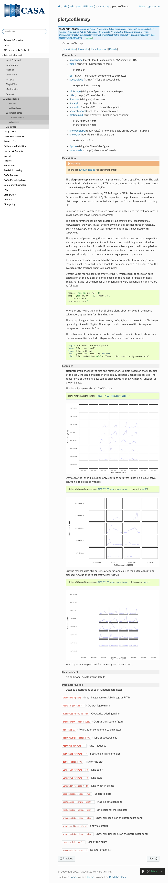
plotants (12, 104)
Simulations (10, 165)
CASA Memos (11, 175)
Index (6, 45)
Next (152, 858)
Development (99, 49)
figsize (73, 146)
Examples (83, 49)
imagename (76, 60)
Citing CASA (10, 195)
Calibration (11, 74)
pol (71, 75)
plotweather (14, 122)
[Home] (59, 6)
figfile (73, 64)
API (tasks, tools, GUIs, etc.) (17, 50)
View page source (149, 6)
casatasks (103, 6)
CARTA (7, 156)
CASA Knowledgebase (15, 180)
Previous (67, 858)
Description (69, 49)
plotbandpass (15, 108)
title (72, 95)
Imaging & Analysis (13, 151)
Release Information (14, 40)
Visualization (12, 99)
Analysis (10, 94)
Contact (8, 199)
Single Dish (11, 84)
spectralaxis (76, 79)
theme (90, 877)
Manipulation (12, 89)
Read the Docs (117, 877)
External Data (11, 141)
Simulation (11, 127)
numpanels (76, 150)
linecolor (75, 99)
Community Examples (15, 185)
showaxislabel (78, 130)
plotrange (75, 91)
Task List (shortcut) (13, 55)
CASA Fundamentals (14, 136)
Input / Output (13, 60)
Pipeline (7, 161)
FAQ (6, 190)
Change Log (9, 204)
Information (12, 65)
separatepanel (78, 111)
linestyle (74, 103)
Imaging (10, 79)
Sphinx (74, 877)
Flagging (10, 70)
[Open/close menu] (2, 55)
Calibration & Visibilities (15, 146)
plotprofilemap (15, 113)
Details (113, 49)
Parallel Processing (13, 170)
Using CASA (10, 131)
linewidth (75, 107)
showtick (75, 134)
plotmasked (76, 115)
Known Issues (87, 170)
